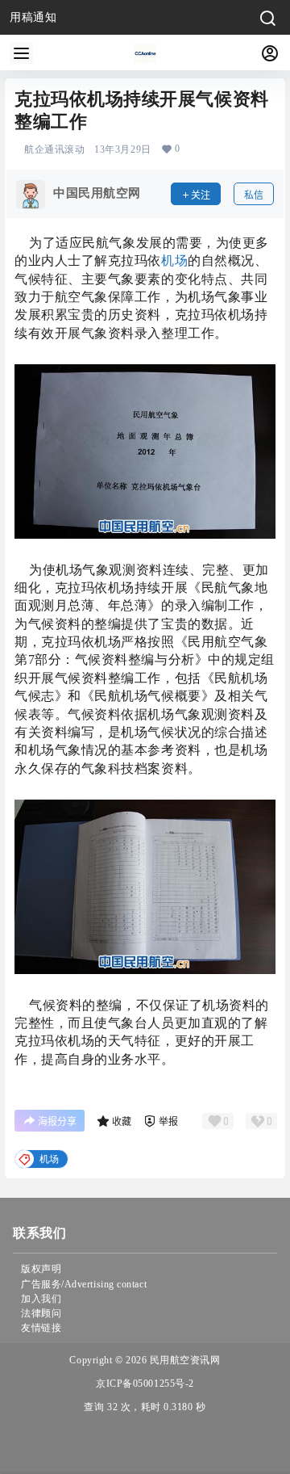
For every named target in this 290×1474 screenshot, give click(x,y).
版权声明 (41, 1269)
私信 (253, 195)
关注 (200, 195)
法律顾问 (41, 1313)
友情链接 (41, 1327)
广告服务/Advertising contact (84, 1284)
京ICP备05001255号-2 (145, 1383)
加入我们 (41, 1298)
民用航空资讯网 (183, 1360)
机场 (174, 260)
